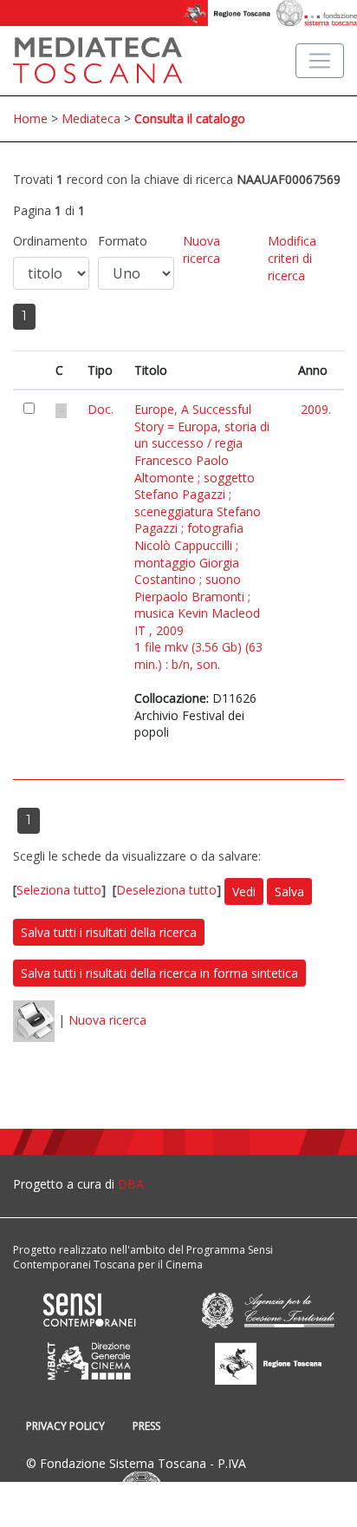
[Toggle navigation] (319, 60)
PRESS (146, 1426)
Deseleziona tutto (166, 889)
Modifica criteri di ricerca (292, 258)
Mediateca (91, 118)
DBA (131, 1184)
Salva (289, 891)
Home (30, 118)
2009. (316, 409)
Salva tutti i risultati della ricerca (109, 932)
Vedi (244, 891)
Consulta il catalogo (189, 118)
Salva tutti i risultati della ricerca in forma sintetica (159, 973)
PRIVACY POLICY (65, 1426)
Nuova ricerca (201, 249)
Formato (122, 241)
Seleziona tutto (58, 889)
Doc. (101, 409)
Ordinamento (50, 241)
